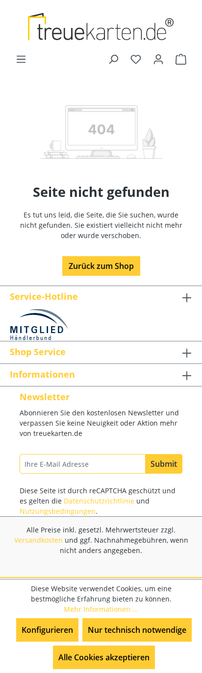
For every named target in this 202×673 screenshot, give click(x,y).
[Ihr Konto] (158, 58)
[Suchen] (113, 58)
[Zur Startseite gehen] (101, 27)
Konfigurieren (47, 630)
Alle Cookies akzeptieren (104, 657)
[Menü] (21, 58)
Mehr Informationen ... (101, 609)
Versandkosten (38, 540)
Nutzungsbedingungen (58, 511)
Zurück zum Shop (101, 266)
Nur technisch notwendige (137, 630)
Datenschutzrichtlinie (99, 500)
